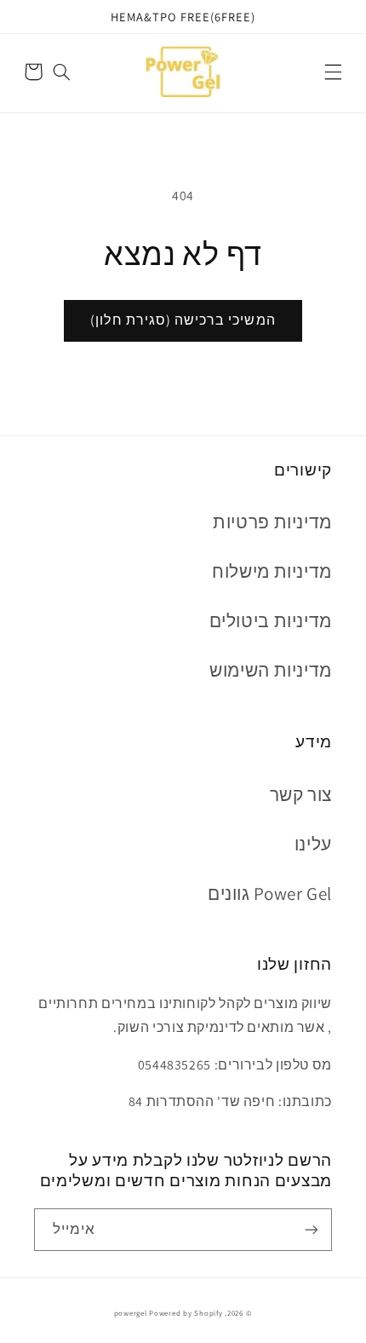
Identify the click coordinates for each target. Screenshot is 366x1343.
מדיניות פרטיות (272, 521)
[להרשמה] (311, 1229)
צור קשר (301, 794)
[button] (332, 71)
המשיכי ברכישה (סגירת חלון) (182, 320)
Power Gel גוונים (270, 893)
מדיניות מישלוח (272, 571)
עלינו (313, 844)
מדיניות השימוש (270, 670)
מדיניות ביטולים (270, 620)
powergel (130, 1313)
